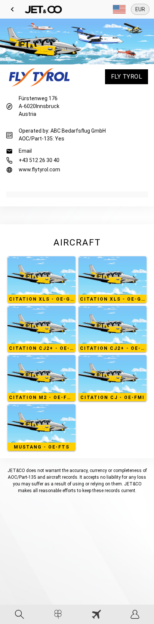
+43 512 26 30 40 (39, 160)
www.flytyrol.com (39, 169)
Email (25, 151)
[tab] (19, 614)
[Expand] (119, 9)
